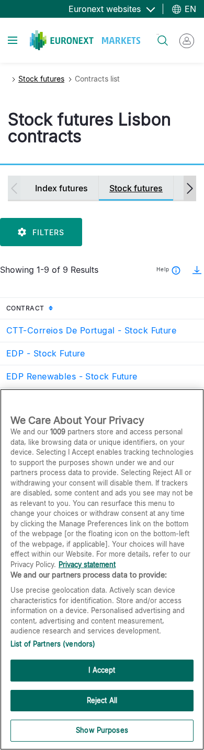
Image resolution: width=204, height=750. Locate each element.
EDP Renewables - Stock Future (72, 376)
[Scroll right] (190, 188)
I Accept (101, 670)
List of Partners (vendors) (52, 644)
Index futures (61, 188)
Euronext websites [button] (106, 9)
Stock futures (41, 78)
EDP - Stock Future (45, 353)
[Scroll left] (14, 188)
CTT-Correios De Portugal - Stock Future (91, 330)
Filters (48, 232)
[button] (193, 270)
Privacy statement (87, 564)
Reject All (102, 700)
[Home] (85, 40)
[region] (102, 569)
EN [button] (189, 9)
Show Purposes (102, 730)
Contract (47, 308)
